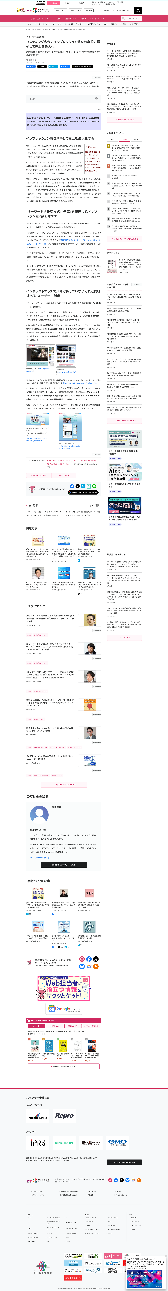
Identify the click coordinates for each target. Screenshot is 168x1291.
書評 (109, 1222)
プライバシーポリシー (39, 1195)
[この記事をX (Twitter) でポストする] (78, 486)
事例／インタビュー (114, 1218)
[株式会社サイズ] (91, 1143)
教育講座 (107, 4)
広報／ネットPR (33, 1237)
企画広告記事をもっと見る (126, 420)
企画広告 (39, 30)
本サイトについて (37, 1191)
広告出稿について (124, 10)
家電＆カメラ (73, 1026)
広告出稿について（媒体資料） (69, 1191)
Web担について (109, 10)
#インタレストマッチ (65, 460)
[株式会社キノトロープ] (64, 1143)
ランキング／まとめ (92, 1233)
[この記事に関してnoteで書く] (89, 486)
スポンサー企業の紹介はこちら (124, 1162)
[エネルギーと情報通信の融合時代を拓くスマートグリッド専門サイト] (113, 1264)
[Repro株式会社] (64, 1116)
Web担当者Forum (37, 10)
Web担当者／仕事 (136, 24)
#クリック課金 (52, 464)
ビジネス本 (55, 1026)
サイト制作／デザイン (93, 24)
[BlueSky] (82, 966)
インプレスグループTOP (123, 1195)
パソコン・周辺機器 (91, 1026)
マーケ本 (36, 1026)
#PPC (55, 460)
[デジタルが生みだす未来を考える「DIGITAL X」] (93, 1271)
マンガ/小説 (111, 1225)
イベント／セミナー (114, 1229)
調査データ (89, 1222)
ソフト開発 (100, 2)
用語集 (133, 1229)
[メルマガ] (82, 959)
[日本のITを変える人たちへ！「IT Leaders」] (93, 1264)
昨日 (112, 139)
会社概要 (91, 1195)
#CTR (49, 460)
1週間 (124, 139)
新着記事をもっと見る (126, 119)
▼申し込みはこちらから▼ (136, 1268)
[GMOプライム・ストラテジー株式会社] (117, 1143)
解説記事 (134, 1218)
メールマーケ (32, 1241)
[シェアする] (72, 486)
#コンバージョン (64, 464)
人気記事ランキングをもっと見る (126, 239)
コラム (88, 1225)
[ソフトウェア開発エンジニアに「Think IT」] (93, 1257)
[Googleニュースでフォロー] (133, 1180)
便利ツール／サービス (93, 1229)
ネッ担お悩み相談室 (61, 965)
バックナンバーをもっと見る (65, 784)
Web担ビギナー (61, 10)
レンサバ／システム (72, 1234)
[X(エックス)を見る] (122, 1180)
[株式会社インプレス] (43, 1267)
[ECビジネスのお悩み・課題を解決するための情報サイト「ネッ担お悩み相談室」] (73, 1278)
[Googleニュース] (89, 966)
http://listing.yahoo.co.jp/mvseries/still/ (69, 447)
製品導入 (81, 3)
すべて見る (126, 637)
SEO (29, 24)
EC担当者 (67, 3)
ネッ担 (51, 965)
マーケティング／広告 (42, 24)
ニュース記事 (135, 1222)
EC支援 (113, 4)
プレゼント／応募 (136, 1225)
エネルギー (95, 4)
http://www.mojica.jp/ (40, 857)
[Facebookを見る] (116, 1180)
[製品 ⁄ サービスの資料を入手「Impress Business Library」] (73, 1271)
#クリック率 (92, 460)
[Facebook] (89, 959)
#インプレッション (80, 460)
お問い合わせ (92, 1191)
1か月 (136, 139)
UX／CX (49, 1234)
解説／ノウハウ (91, 1218)
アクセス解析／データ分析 (74, 24)
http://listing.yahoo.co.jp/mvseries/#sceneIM (37, 439)
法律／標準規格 (33, 1234)
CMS (105, 24)
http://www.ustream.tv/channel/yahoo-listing (80, 383)
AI (53, 24)
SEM (48, 1241)
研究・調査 (120, 2)
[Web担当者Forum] (37, 1181)
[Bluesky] (127, 1180)
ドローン (101, 4)
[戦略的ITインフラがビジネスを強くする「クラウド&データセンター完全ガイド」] (73, 1257)
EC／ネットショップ (52, 1237)
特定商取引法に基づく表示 (68, 1195)
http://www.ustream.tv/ (66, 372)
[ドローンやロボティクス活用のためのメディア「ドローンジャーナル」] (113, 1271)
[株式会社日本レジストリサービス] (37, 1143)
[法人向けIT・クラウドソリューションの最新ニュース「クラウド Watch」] (73, 1264)
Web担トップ (30, 30)
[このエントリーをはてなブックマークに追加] (83, 486)
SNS (59, 24)
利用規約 (118, 1191)
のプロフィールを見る (63, 865)
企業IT (94, 2)
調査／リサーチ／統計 (118, 24)
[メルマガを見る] (110, 1180)
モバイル (68, 1237)
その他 (68, 1241)
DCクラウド (112, 2)
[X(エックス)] (96, 959)
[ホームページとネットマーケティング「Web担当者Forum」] (113, 1257)
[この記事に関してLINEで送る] (94, 486)
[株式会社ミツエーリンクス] (37, 1116)
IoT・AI (106, 2)
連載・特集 (88, 10)
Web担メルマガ (76, 10)
